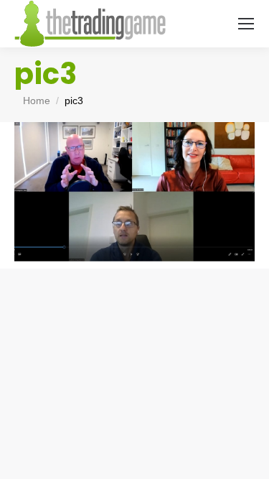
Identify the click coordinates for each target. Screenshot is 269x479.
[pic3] (134, 191)
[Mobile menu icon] (246, 23)
